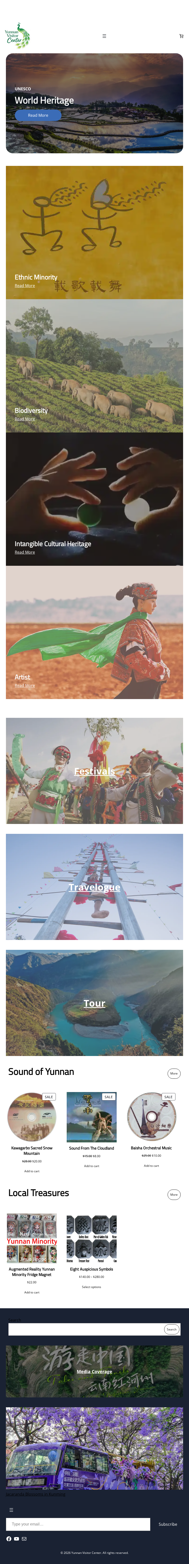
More (174, 1073)
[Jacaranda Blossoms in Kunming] (94, 1449)
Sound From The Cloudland (91, 1148)
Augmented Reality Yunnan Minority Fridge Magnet (32, 1271)
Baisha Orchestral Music (151, 1148)
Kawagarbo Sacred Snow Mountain (31, 1150)
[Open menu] (104, 36)
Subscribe (168, 1524)
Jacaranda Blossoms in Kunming (35, 1494)
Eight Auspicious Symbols (91, 1269)
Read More (38, 115)
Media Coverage (94, 1371)
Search (14, 1320)
